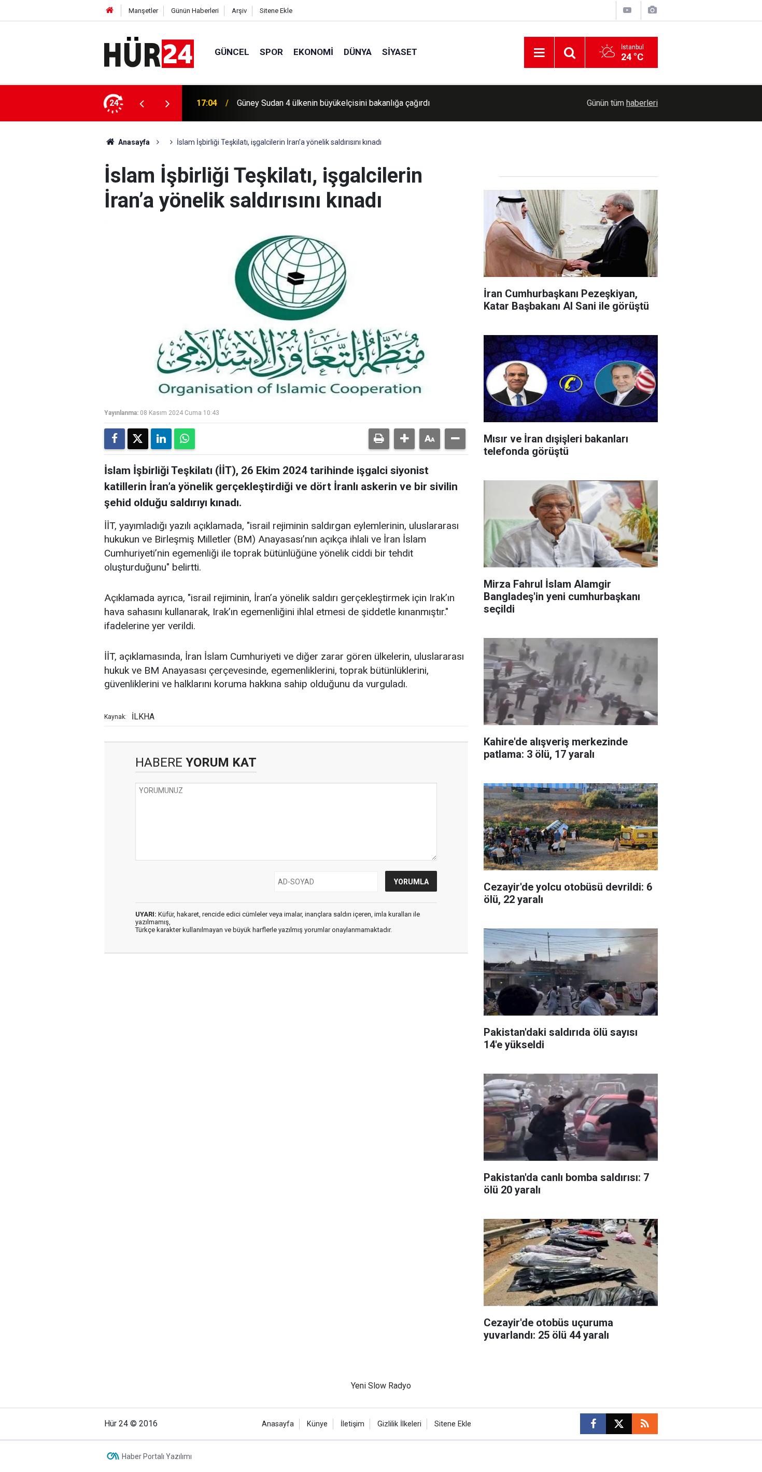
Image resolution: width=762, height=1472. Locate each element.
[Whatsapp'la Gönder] (184, 438)
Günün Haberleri (195, 11)
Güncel (232, 52)
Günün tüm (622, 103)
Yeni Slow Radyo (381, 1386)
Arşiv (239, 11)
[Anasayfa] (110, 11)
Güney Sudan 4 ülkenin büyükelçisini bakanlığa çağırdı (333, 103)
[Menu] (539, 53)
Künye (317, 1424)
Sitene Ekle (276, 11)
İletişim (352, 1424)
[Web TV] (627, 10)
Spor (271, 52)
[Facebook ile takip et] (593, 1423)
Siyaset (399, 52)
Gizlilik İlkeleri (399, 1424)
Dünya (358, 52)
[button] (404, 438)
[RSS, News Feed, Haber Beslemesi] (645, 1423)
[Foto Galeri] (652, 10)
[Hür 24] (149, 52)
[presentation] (141, 103)
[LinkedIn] (161, 438)
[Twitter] (138, 438)
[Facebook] (114, 438)
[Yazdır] (379, 438)
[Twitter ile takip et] (619, 1423)
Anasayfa (133, 142)
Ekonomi (313, 52)
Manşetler (143, 11)
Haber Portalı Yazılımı (157, 1456)
